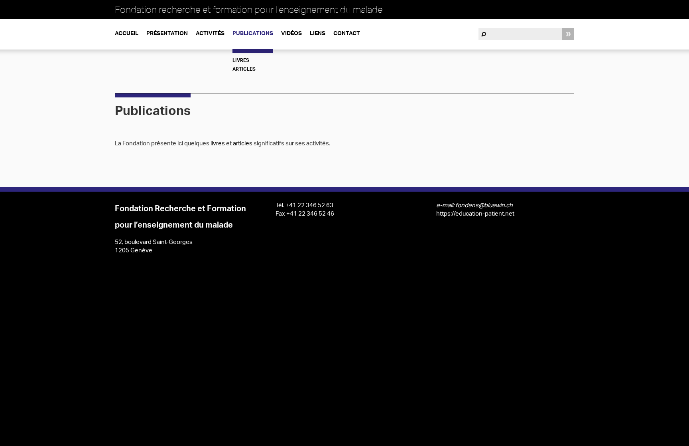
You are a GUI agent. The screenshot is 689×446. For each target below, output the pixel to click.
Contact (346, 34)
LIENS (317, 34)
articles (243, 144)
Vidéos (291, 34)
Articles (244, 69)
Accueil (126, 34)
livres (218, 144)
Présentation (167, 34)
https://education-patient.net (475, 214)
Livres (240, 60)
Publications (252, 34)
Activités (210, 34)
